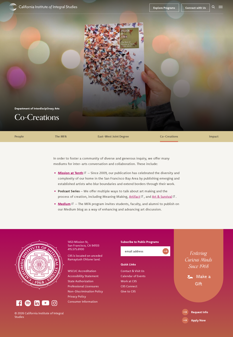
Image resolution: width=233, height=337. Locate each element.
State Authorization (80, 281)
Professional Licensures (83, 286)
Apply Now (198, 320)
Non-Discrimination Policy (85, 291)
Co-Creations (169, 136)
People (19, 136)
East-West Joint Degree (113, 136)
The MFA (61, 136)
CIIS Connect (129, 286)
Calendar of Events (133, 276)
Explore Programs (164, 7)
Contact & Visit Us (132, 271)
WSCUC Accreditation (82, 271)
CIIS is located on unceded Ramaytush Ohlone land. (85, 257)
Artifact (134, 196)
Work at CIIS (129, 281)
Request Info (199, 312)
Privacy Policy (77, 296)
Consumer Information (83, 301)
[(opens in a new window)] (19, 303)
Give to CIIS (128, 291)
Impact (213, 136)
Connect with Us (195, 7)
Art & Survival (162, 196)
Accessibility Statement (83, 276)
